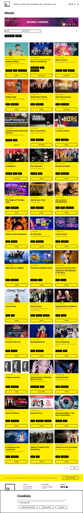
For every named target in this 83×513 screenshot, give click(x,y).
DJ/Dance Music (35, 67)
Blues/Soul (71, 70)
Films (63, 207)
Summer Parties (9, 35)
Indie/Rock (46, 315)
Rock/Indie (9, 70)
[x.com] (67, 487)
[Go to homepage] (7, 4)
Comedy (63, 279)
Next (74, 468)
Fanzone (18, 35)
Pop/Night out (15, 104)
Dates (41, 178)
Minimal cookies (46, 507)
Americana (14, 241)
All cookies (61, 507)
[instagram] (64, 487)
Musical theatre (65, 104)
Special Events (70, 207)
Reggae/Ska (47, 420)
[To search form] (74, 4)
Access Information (70, 477)
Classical (63, 315)
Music (15, 70)
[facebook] (62, 487)
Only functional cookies (28, 507)
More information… (25, 502)
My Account (69, 4)
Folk (20, 173)
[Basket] (72, 4)
